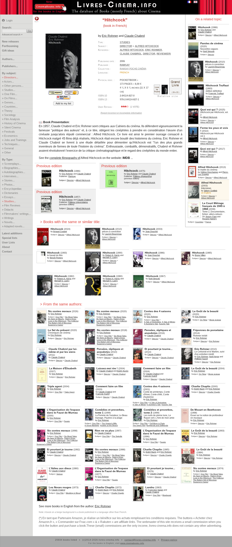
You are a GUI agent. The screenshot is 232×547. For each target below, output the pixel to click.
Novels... (9, 222)
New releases (10, 41)
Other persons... (13, 85)
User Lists (8, 242)
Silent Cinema (12, 127)
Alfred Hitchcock (132, 50)
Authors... (8, 59)
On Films (203, 320)
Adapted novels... (14, 226)
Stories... (9, 180)
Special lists (9, 237)
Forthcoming (10, 46)
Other (7, 152)
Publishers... (10, 66)
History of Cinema (15, 123)
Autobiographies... (14, 172)
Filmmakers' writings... (17, 213)
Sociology (10, 114)
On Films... (10, 98)
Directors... (11, 77)
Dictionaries (11, 192)
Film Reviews (12, 205)
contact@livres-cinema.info (140, 540)
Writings (9, 217)
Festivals (9, 131)
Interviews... (11, 176)
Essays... (9, 197)
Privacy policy (169, 540)
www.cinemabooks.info (132, 543)
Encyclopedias (13, 188)
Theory (8, 110)
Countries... (11, 106)
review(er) (164, 53)
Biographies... (12, 167)
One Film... (10, 94)
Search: (7, 27)
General (9, 148)
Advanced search (11, 34)
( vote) (134, 107)
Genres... (9, 102)
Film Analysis (12, 119)
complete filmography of (64, 157)
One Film (59, 317)
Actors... (9, 81)
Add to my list (63, 103)
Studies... (10, 201)
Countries (199, 222)
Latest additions (12, 233)
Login (9, 20)
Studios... (9, 89)
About (6, 246)
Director (208, 35)
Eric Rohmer (153, 50)
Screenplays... (12, 163)
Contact (7, 251)
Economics (11, 135)
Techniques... (12, 144)
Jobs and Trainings (15, 139)
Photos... (9, 184)
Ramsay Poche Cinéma (133, 68)
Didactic (9, 209)
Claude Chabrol (131, 53)
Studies (125, 42)
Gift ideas (8, 50)
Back (36, 21)
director (149, 53)
